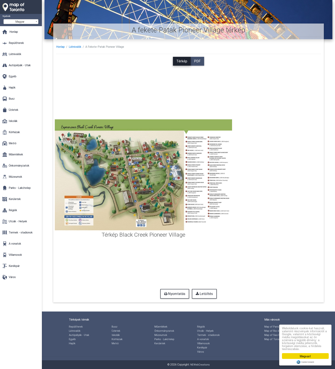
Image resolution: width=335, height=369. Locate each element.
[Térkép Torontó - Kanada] (21, 12)
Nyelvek (6, 16)
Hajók (72, 343)
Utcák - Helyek (205, 330)
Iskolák (116, 335)
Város (200, 351)
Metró (115, 343)
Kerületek (159, 343)
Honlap (60, 46)
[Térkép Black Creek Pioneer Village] (143, 174)
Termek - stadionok (208, 335)
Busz (114, 326)
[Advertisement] (188, 90)
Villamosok (203, 343)
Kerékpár (202, 347)
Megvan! (305, 356)
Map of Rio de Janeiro (277, 330)
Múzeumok (160, 335)
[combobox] (20, 21)
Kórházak (117, 339)
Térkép (181, 61)
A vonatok (203, 339)
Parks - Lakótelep (164, 339)
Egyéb (72, 339)
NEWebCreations (200, 364)
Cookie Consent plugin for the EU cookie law (305, 362)
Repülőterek (76, 326)
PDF (197, 61)
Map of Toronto (273, 339)
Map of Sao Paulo (274, 335)
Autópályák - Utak (79, 335)
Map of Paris (271, 326)
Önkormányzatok (164, 330)
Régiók (201, 326)
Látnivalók (75, 46)
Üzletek (116, 330)
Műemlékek (160, 326)
